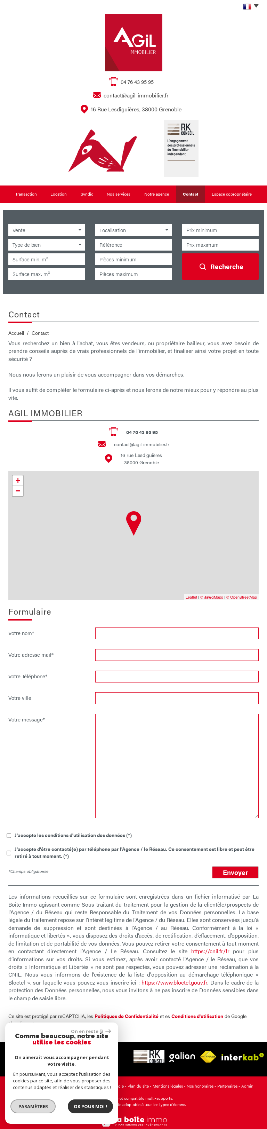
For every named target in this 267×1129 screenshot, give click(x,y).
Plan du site (138, 1086)
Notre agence (156, 194)
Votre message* (26, 719)
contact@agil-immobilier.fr (136, 95)
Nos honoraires (200, 1086)
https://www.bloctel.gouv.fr (174, 982)
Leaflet (191, 597)
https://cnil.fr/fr (210, 951)
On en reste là (87, 1031)
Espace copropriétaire (232, 194)
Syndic (87, 194)
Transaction (26, 194)
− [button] (18, 491)
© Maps (211, 597)
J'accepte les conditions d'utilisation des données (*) (73, 834)
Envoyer (235, 872)
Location (58, 194)
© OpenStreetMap (241, 597)
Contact (190, 194)
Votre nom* (21, 632)
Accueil (16, 333)
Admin (247, 1086)
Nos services (118, 194)
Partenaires (227, 1086)
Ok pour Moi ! (90, 1106)
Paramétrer (33, 1106)
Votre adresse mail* (31, 654)
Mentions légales (168, 1086)
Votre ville (19, 697)
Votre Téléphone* (27, 675)
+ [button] (18, 480)
